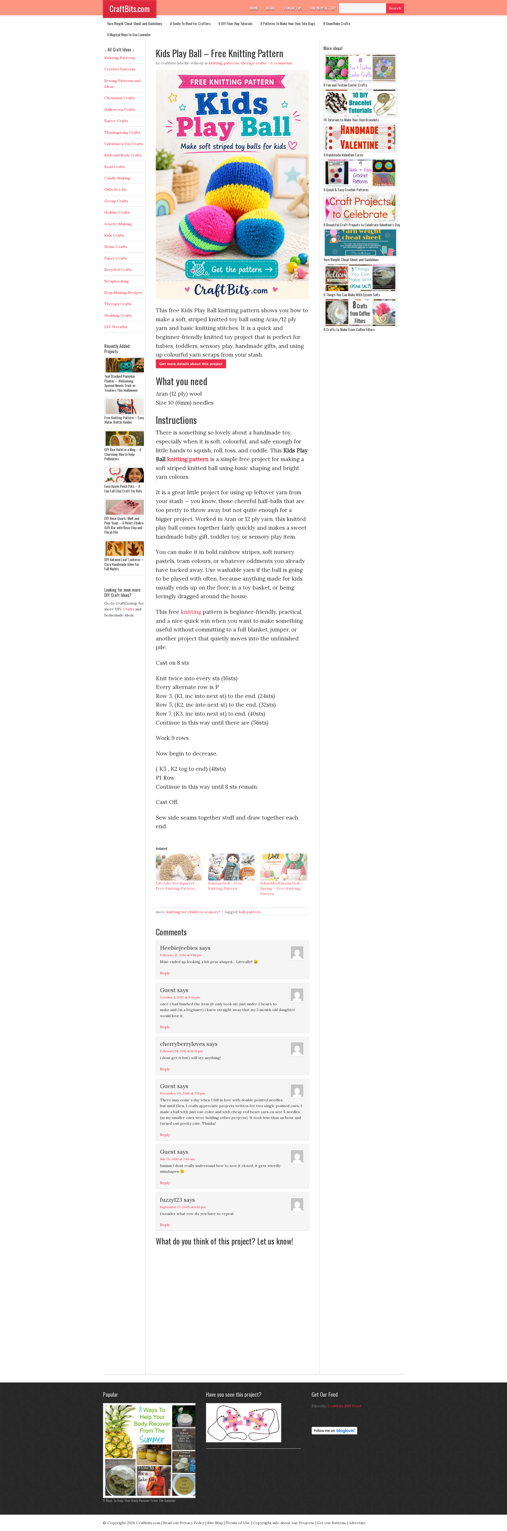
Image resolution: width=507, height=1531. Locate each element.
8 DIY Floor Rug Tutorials (235, 23)
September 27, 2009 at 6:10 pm (183, 1207)
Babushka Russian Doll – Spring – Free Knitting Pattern (281, 888)
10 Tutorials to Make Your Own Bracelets (351, 119)
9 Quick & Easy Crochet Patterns (346, 189)
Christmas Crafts (119, 97)
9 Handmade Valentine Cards (343, 154)
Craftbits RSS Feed (344, 1406)
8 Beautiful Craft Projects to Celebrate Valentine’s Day (361, 224)
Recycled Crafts (118, 269)
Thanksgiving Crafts (122, 132)
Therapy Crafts (253, 63)
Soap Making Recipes (123, 292)
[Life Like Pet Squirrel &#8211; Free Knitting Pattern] (179, 867)
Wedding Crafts (118, 315)
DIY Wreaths (115, 326)
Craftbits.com (148, 1522)
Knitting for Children (184, 912)
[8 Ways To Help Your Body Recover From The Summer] (150, 1496)
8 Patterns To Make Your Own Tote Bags (287, 23)
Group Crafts (116, 201)
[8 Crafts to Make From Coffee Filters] (360, 325)
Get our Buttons (331, 1522)
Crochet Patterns (119, 69)
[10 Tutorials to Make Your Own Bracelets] (360, 116)
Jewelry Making (118, 224)
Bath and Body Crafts (123, 155)
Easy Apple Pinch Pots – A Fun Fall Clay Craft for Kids (123, 488)
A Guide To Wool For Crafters (190, 23)
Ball (242, 912)
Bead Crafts (114, 166)
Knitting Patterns (224, 63)
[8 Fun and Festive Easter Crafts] (360, 81)
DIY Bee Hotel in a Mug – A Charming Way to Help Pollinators (122, 454)
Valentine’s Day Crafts (123, 143)
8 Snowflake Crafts (336, 23)
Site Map (215, 1522)
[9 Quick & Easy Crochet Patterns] (360, 186)
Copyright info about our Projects (283, 1522)
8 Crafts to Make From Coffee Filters (349, 329)
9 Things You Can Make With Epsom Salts (351, 294)
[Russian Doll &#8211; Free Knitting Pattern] (231, 867)
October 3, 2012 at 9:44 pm (180, 997)
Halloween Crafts (119, 109)
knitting (191, 611)
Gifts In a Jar (115, 189)
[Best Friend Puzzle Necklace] (243, 1441)
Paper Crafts (115, 258)
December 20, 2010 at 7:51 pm (182, 1093)
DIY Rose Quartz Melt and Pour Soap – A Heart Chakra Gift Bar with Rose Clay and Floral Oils (123, 525)
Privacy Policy (192, 1522)
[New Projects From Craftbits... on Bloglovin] (334, 1433)
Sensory (211, 912)
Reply (165, 973)
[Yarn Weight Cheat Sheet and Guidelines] (360, 255)
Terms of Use (238, 1522)
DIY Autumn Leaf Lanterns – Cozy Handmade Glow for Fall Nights (124, 564)
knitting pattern (188, 459)
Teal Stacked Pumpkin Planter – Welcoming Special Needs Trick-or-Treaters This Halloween (120, 383)
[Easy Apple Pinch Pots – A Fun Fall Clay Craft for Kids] (125, 482)
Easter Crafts (116, 120)
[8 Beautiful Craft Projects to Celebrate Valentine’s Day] (360, 221)
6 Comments (281, 63)
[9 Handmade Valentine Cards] (360, 151)
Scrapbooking (116, 281)
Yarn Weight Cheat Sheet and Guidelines (134, 23)
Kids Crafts (114, 235)
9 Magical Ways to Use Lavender (129, 34)
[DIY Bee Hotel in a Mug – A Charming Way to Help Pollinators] (125, 445)
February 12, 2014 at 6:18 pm (180, 955)
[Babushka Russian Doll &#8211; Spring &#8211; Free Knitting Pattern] (283, 867)
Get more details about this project (190, 364)
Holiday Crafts (117, 212)
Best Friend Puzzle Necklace (225, 1444)
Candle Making (117, 178)
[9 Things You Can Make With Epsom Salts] (360, 291)
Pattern (253, 912)
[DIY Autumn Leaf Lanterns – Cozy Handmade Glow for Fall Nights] (125, 555)
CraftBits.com (130, 9)
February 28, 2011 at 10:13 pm (181, 1051)
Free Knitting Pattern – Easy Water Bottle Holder (124, 420)
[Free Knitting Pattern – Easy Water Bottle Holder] (125, 414)
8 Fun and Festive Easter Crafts (345, 85)
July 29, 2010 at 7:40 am (177, 1159)
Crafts (128, 609)
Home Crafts (115, 246)
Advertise (357, 1522)
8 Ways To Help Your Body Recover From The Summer (139, 1500)
